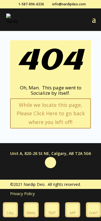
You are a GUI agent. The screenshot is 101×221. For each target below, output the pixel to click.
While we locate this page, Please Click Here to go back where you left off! (51, 113)
